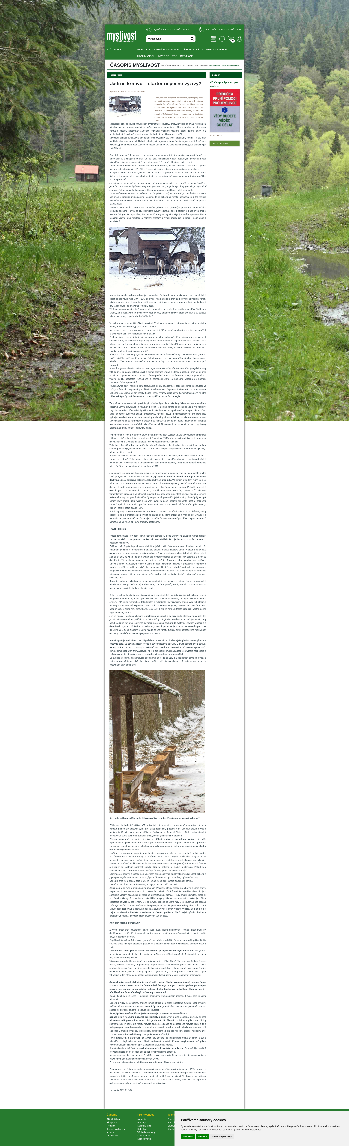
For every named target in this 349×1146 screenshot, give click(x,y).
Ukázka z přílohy (216, 136)
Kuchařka (172, 1122)
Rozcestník (173, 1119)
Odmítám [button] (202, 1136)
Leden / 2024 (204, 65)
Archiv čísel (146, 56)
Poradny (141, 1122)
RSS (174, 56)
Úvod (162, 65)
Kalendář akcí (144, 1126)
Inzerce (110, 1132)
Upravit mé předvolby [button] (222, 1136)
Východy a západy (146, 1132)
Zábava (171, 1126)
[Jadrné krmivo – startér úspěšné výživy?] (125, 116)
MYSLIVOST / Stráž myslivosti (158, 49)
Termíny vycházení (116, 1129)
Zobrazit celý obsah (220, 143)
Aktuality (141, 1119)
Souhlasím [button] (188, 1136)
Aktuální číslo (113, 1119)
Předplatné (112, 1122)
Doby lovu (142, 1129)
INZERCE (163, 56)
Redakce (186, 56)
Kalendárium (143, 1135)
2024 (196, 65)
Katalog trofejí (144, 1139)
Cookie (172, 1129)
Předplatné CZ (193, 49)
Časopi (168, 65)
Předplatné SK (217, 49)
